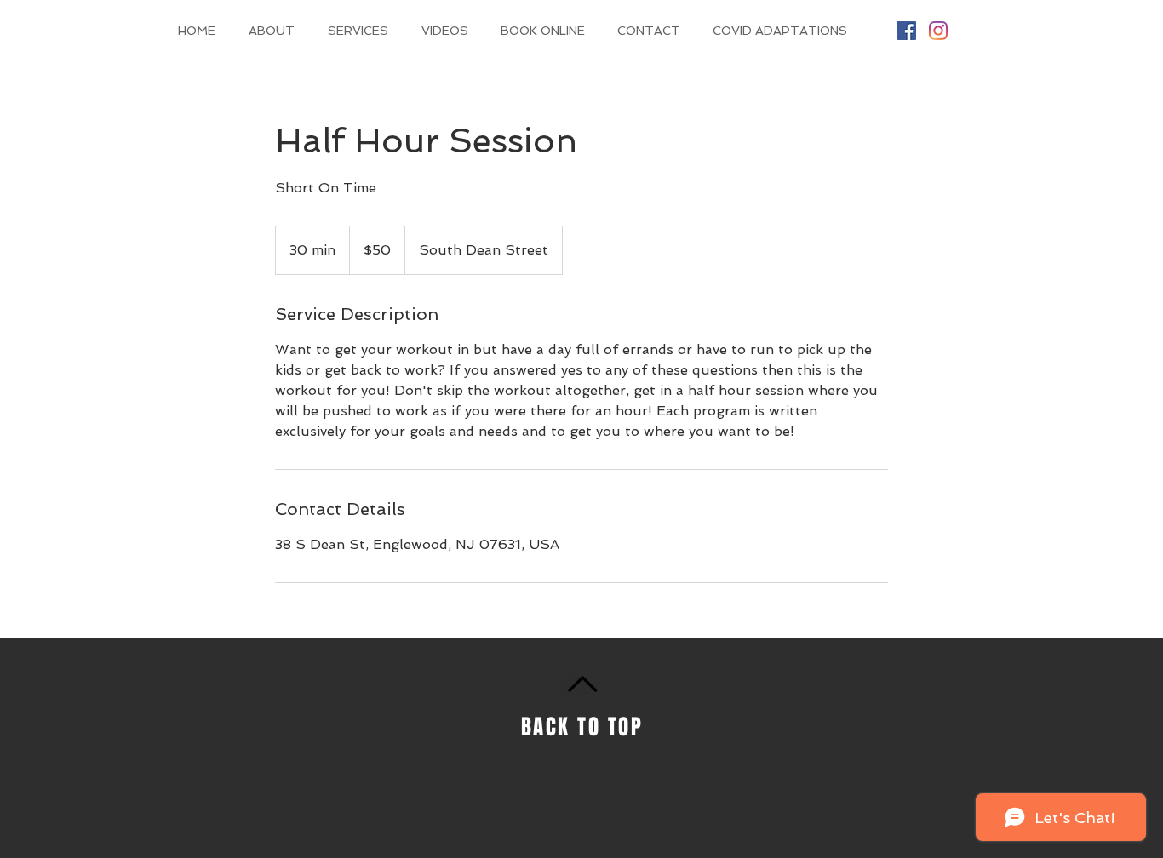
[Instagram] (938, 30)
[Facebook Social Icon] (906, 30)
